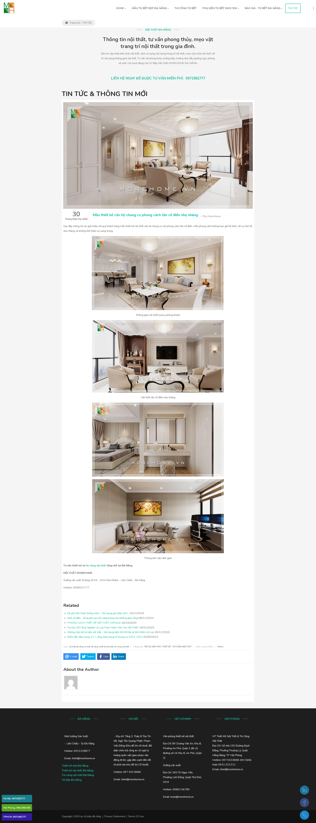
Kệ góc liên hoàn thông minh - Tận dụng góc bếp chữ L (98, 613)
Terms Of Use (136, 816)
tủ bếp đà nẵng (91, 646)
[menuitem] (121, 8)
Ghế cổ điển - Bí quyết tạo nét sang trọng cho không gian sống (102, 618)
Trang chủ (74, 22)
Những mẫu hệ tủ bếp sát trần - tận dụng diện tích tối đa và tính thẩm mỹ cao (110, 632)
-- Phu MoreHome (210, 216)
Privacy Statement (114, 816)
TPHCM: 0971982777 (14, 816)
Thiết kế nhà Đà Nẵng (75, 766)
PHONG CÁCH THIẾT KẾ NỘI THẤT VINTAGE (94, 623)
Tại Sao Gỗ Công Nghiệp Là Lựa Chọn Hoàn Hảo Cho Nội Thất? (103, 627)
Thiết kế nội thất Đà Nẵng (77, 770)
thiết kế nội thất (106, 646)
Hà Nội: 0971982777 (14, 798)
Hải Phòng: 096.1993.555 (16, 807)
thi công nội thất (96, 565)
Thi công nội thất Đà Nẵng (78, 775)
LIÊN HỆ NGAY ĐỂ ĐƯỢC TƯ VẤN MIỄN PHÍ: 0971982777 (158, 78)
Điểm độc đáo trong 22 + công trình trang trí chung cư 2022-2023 (105, 637)
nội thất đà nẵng (76, 646)
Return (221, 646)
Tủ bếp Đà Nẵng (72, 780)
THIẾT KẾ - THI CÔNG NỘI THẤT (177, 646)
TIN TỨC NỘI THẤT (152, 646)
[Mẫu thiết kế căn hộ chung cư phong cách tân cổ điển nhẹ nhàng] (158, 155)
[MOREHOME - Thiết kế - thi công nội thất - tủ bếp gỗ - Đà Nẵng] (9, 8)
